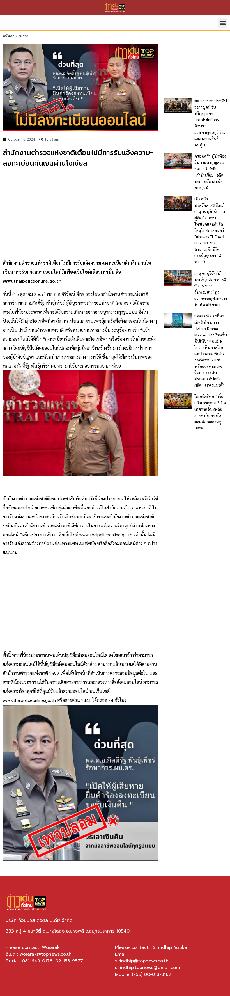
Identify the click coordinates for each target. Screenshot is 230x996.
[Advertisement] (80, 213)
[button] (222, 23)
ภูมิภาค (23, 36)
